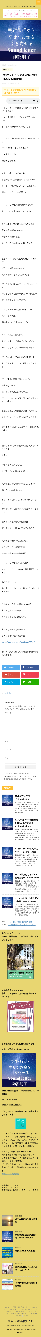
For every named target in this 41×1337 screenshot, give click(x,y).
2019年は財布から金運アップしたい (22, 925)
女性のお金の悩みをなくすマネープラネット (20, 1325)
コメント (8, 713)
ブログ (26, 1316)
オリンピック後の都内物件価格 (20, 922)
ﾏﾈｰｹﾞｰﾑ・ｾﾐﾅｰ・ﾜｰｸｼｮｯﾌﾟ (19, 1313)
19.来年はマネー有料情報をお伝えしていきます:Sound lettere (26, 823)
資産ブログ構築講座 (10, 1174)
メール (8, 750)
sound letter (8, 693)
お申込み (18, 1316)
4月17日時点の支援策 (25, 1251)
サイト (7, 758)
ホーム (7, 1307)
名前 (7, 742)
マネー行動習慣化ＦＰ (20, 1321)
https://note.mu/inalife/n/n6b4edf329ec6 (18, 642)
